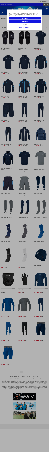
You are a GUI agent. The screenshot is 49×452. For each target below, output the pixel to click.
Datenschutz (21, 27)
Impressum (27, 27)
